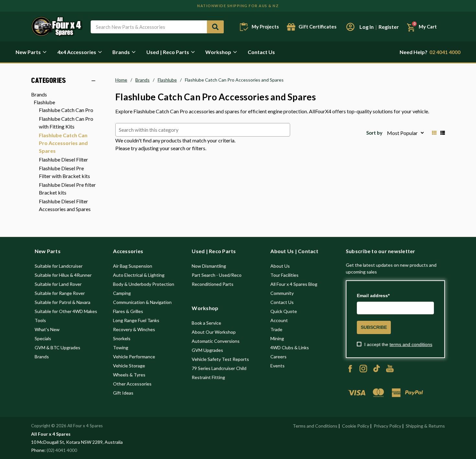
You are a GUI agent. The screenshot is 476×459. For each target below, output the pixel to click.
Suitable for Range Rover (60, 293)
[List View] (442, 132)
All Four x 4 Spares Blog (293, 284)
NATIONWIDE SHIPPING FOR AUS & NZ (238, 6)
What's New (47, 329)
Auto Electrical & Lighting (138, 275)
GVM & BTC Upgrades (57, 347)
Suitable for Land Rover (58, 284)
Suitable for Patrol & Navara (62, 302)
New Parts (28, 52)
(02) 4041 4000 (62, 450)
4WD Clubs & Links (289, 347)
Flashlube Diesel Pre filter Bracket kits (67, 189)
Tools (40, 320)
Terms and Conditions (315, 426)
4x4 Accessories (76, 52)
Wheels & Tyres (129, 374)
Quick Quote (283, 311)
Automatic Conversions (216, 341)
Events (277, 365)
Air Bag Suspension (132, 266)
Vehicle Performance (134, 356)
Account (279, 320)
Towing (120, 347)
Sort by (374, 133)
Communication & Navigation (142, 302)
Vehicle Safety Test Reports (220, 359)
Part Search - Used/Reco (217, 275)
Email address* (373, 295)
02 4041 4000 (430, 52)
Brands (121, 52)
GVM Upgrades (207, 350)
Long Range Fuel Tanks (136, 320)
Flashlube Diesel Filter (63, 159)
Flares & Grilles (128, 311)
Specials (43, 338)
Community (282, 293)
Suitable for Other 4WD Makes (66, 311)
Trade (276, 329)
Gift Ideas (123, 393)
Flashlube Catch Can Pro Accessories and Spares (63, 143)
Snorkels (121, 338)
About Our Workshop (214, 332)
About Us (280, 266)
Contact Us (261, 52)
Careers (278, 356)
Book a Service (206, 323)
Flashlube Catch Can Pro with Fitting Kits (66, 122)
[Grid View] (434, 132)
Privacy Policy (387, 426)
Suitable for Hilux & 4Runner (63, 275)
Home (121, 80)
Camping (122, 293)
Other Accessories (132, 383)
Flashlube (44, 102)
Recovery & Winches (134, 329)
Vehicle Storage (129, 365)
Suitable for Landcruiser (59, 266)
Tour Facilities (284, 275)
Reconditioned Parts (212, 284)
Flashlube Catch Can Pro (66, 110)
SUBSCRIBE (374, 327)
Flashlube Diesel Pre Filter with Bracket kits (64, 172)
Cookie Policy (355, 426)
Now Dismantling (209, 266)
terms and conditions (411, 344)
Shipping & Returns (425, 426)
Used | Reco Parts (167, 52)
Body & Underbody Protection (143, 284)
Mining (277, 338)
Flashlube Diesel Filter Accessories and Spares (65, 205)
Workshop (218, 52)
